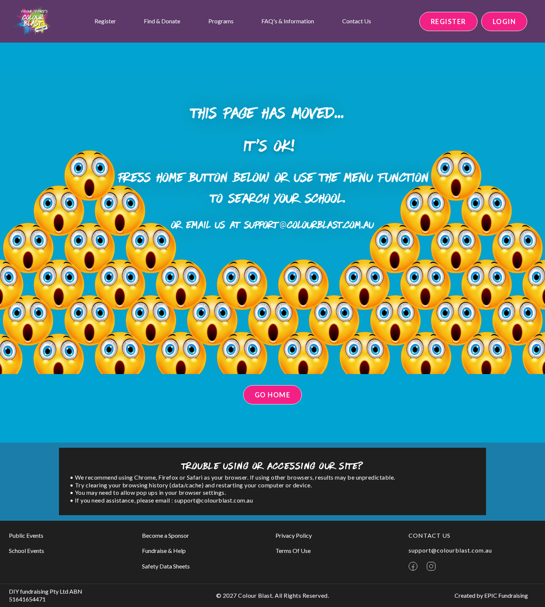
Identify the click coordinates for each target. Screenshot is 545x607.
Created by (491, 595)
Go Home (273, 395)
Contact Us (356, 20)
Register (105, 20)
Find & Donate (162, 20)
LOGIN (504, 21)
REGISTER (448, 21)
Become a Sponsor (165, 535)
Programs (221, 20)
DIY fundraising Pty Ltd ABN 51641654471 (45, 595)
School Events (26, 550)
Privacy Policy (293, 535)
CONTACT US (429, 535)
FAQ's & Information (287, 20)
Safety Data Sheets (166, 566)
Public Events (26, 535)
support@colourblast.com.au (450, 550)
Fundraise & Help (164, 550)
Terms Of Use (293, 550)
